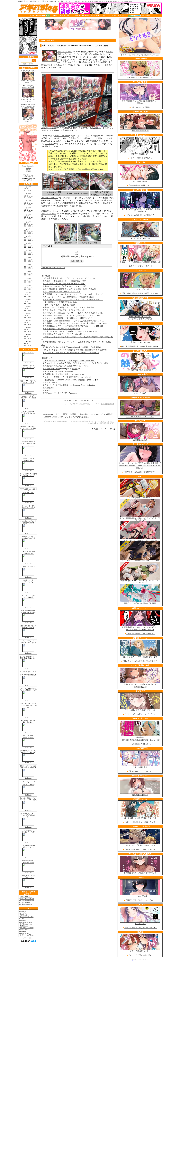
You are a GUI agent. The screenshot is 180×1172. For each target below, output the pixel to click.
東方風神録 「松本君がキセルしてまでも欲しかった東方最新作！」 (71, 323)
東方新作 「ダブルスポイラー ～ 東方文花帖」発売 (64, 281)
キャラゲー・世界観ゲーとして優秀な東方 (60, 377)
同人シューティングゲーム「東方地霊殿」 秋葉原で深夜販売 (68, 297)
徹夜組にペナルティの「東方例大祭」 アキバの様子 (65, 286)
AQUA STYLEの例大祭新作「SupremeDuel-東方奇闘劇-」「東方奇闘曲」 (73, 347)
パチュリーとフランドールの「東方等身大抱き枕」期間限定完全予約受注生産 (75, 350)
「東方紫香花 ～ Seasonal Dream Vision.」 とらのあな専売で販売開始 (65, 421)
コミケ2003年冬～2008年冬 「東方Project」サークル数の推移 (69, 360)
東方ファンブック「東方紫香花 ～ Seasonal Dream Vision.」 (74, 169)
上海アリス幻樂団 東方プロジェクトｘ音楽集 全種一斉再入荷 (69, 289)
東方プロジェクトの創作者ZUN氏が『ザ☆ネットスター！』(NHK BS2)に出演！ (75, 363)
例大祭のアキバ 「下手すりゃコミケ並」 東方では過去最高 (68, 307)
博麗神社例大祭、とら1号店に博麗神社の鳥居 (61, 329)
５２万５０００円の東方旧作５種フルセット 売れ (64, 284)
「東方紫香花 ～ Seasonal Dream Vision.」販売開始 (64, 380)
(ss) (93, 385)
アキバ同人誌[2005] (107, 404)
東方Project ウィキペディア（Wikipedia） (60, 393)
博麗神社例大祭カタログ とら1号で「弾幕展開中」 (64, 334)
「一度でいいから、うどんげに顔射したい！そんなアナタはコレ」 (70, 331)
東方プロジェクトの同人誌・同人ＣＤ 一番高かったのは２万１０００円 (73, 313)
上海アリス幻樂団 (64, 52)
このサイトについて (69, 400)
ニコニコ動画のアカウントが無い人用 (53, 268)
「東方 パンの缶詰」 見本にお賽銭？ (59, 305)
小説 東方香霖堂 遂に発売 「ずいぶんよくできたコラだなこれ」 (70, 278)
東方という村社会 (50, 371)
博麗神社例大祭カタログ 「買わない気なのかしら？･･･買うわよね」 (72, 315)
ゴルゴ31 (74, 369)
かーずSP (83, 366)
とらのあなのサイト (49, 198)
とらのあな (49, 144)
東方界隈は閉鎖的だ (51, 369)
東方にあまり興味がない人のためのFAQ (59, 366)
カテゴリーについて (87, 400)
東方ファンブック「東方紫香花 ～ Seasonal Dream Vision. (67, 385)
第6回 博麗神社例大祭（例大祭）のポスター (61, 292)
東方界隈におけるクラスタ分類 (55, 374)
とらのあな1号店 (102, 200)
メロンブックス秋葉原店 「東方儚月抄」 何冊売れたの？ (67, 318)
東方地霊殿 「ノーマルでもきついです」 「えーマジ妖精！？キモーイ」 (74, 294)
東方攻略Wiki (48, 388)
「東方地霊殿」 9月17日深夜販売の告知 (60, 302)
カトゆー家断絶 (67, 371)
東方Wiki (46, 390)
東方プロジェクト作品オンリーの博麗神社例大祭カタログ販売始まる (71, 353)
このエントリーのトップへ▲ (103, 429)
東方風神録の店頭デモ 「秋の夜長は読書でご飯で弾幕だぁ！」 (69, 326)
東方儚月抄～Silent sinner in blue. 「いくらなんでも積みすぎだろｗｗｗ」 (74, 321)
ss (48, 65)
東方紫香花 (96, 128)
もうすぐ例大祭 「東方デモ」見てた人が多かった (64, 310)
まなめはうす (77, 374)
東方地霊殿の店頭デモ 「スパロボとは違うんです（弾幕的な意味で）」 (73, 300)
